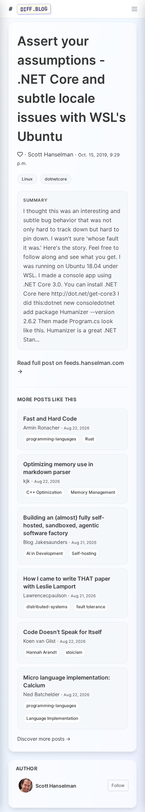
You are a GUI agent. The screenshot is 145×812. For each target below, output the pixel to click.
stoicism (74, 652)
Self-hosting (84, 553)
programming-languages (51, 438)
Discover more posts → (43, 739)
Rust (89, 438)
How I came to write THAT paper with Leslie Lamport (66, 582)
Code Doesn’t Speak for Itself (62, 631)
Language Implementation (52, 718)
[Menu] (134, 9)
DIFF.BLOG (34, 9)
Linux (27, 179)
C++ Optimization (44, 492)
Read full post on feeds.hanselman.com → (70, 367)
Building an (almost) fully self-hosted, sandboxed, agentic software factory (63, 525)
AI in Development (44, 553)
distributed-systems (46, 606)
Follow (118, 785)
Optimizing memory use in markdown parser (58, 468)
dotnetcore (56, 179)
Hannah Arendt (41, 652)
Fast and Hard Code (50, 418)
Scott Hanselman (50, 154)
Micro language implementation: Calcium (66, 681)
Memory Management (93, 492)
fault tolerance (90, 606)
